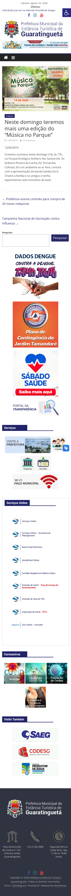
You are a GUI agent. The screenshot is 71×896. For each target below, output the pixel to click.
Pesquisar (7, 232)
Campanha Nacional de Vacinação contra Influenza (30, 220)
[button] (66, 12)
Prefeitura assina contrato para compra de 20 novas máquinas (33, 201)
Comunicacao (29, 140)
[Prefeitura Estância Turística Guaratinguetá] (6, 57)
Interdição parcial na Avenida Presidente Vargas (28, 10)
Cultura (9, 116)
